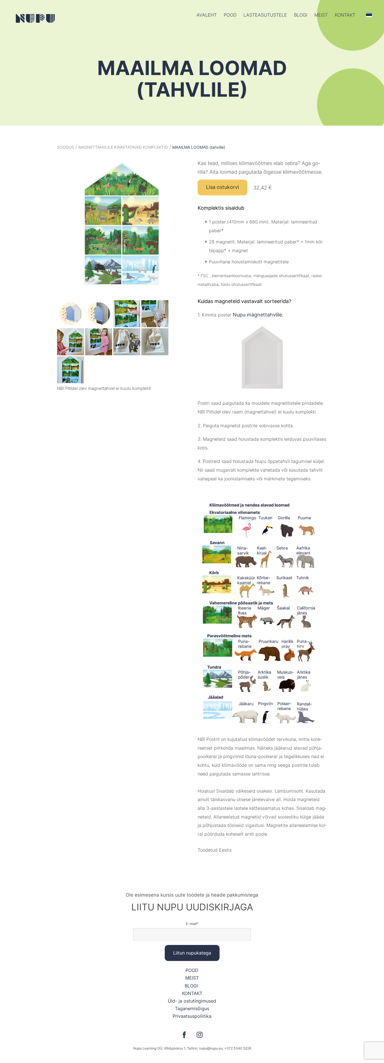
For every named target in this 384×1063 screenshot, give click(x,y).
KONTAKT (192, 993)
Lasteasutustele (265, 15)
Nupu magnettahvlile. (258, 315)
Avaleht (206, 15)
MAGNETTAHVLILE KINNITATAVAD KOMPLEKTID (123, 147)
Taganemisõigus (192, 1008)
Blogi (300, 15)
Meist (321, 15)
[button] (369, 15)
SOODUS (65, 147)
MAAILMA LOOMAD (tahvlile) (198, 147)
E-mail (191, 923)
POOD (230, 15)
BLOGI (192, 986)
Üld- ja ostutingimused (192, 1001)
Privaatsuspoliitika (192, 1016)
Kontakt (345, 15)
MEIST (192, 978)
